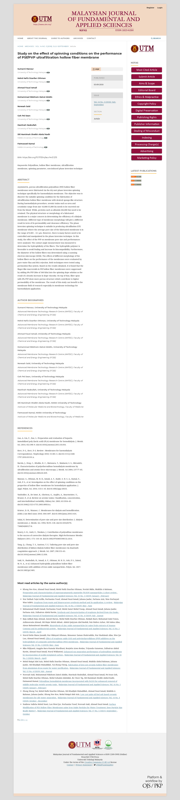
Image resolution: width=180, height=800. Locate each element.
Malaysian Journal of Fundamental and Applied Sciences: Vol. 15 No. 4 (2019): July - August (63, 615)
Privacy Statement (84, 765)
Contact (91, 38)
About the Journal (37, 38)
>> (26, 719)
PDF (97, 69)
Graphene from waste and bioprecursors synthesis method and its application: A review (73, 602)
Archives (78, 38)
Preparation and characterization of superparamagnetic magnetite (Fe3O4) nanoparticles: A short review (70, 592)
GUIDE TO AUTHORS (60, 38)
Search (157, 38)
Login (159, 8)
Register (150, 8)
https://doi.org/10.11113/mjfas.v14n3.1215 (39, 157)
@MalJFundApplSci (104, 765)
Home (20, 38)
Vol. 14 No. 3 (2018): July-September (52, 46)
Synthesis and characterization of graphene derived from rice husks (88, 612)
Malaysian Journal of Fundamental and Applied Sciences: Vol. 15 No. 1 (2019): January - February (66, 596)
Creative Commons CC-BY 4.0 (97, 762)
